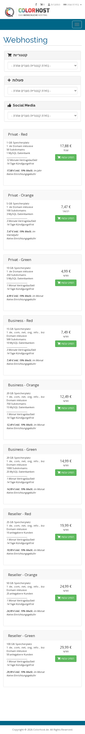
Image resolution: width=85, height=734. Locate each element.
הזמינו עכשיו (67, 157)
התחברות (55, 4)
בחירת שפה (73, 4)
